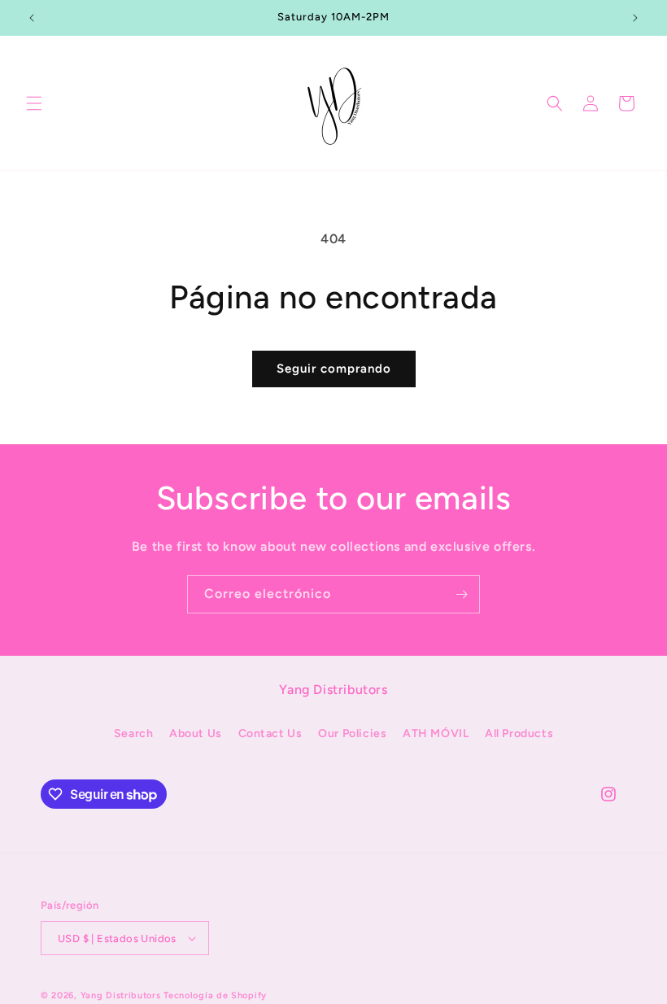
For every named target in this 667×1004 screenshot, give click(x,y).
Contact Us (270, 733)
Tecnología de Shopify (215, 995)
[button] (34, 103)
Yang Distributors (121, 995)
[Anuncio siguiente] (635, 18)
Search (134, 733)
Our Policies (352, 733)
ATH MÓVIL (436, 733)
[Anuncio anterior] (32, 18)
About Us (195, 733)
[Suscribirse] (461, 594)
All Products (519, 733)
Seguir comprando (334, 368)
